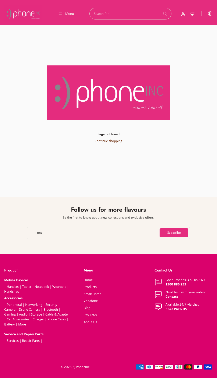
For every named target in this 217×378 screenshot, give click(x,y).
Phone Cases (56, 319)
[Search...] (165, 14)
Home (88, 280)
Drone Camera (29, 309)
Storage (36, 314)
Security (51, 304)
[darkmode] (207, 13)
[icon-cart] (192, 13)
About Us (90, 322)
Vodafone (91, 301)
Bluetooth (50, 309)
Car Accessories (18, 319)
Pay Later (90, 315)
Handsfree (11, 291)
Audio (23, 314)
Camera (9, 309)
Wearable (59, 286)
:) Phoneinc (81, 367)
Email (39, 233)
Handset (13, 286)
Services (13, 340)
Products (90, 287)
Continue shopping (108, 141)
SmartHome (92, 294)
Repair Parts (31, 340)
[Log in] (183, 13)
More (22, 324)
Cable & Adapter (57, 314)
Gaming (10, 314)
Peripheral (14, 304)
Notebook (42, 286)
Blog (87, 308)
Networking (33, 304)
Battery (9, 324)
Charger (38, 319)
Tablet (26, 286)
